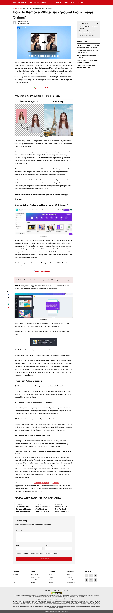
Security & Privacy (35, 580)
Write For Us (70, 580)
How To (58, 2)
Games (50, 574)
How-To (19, 8)
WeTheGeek (20, 3)
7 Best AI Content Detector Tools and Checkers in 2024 (87, 51)
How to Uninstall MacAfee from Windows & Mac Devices (86, 66)
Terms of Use (64, 590)
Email (47, 545)
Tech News (80, 2)
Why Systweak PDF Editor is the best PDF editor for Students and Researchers (88, 46)
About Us (47, 590)
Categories (69, 577)
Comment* (19, 531)
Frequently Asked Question (86, 35)
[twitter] (8, 298)
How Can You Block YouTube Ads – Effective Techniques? (87, 61)
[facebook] (8, 294)
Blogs (68, 574)
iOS (14, 582)
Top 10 (65, 2)
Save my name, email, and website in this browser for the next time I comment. (38, 553)
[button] (96, 2)
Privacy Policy (55, 590)
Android (15, 580)
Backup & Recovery (36, 577)
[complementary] (8, 308)
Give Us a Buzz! (71, 582)
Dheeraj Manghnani (23, 21)
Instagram (45, 483)
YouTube (56, 483)
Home (14, 8)
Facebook (37, 483)
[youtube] (86, 580)
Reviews (72, 2)
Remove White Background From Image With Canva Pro (87, 31)
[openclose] (10, 2)
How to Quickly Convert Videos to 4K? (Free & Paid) (23, 509)
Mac (14, 577)
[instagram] (91, 575)
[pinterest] (8, 301)
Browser (33, 582)
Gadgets (51, 577)
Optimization (34, 574)
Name (18, 545)
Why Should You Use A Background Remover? (88, 27)
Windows (15, 574)
